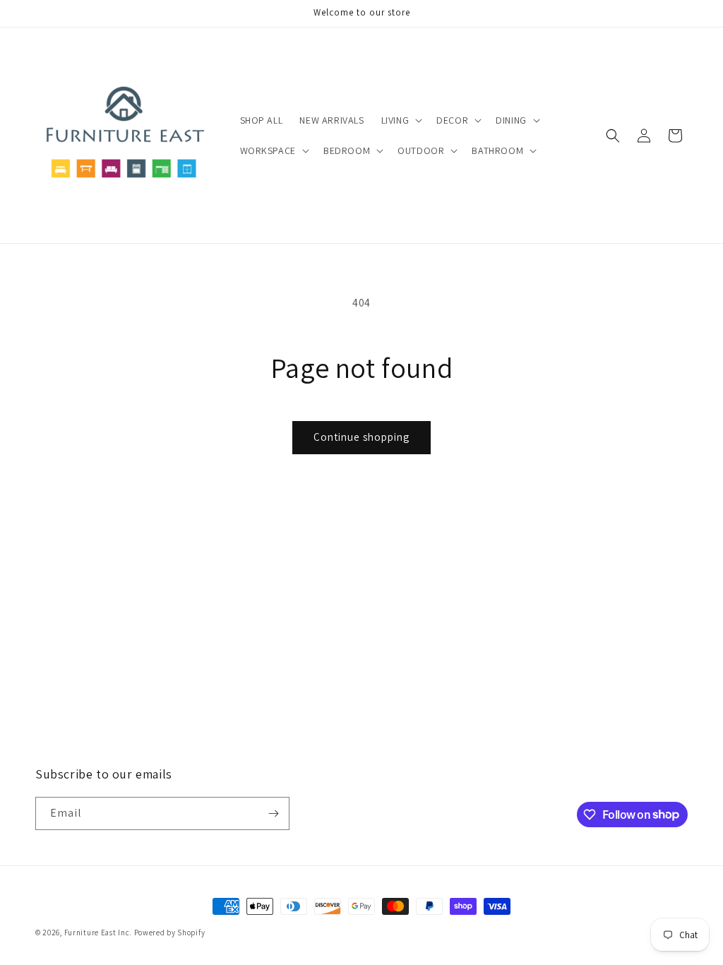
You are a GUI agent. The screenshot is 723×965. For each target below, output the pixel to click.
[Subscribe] (273, 813)
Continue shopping (361, 437)
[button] (401, 120)
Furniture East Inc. (98, 932)
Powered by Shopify (169, 932)
